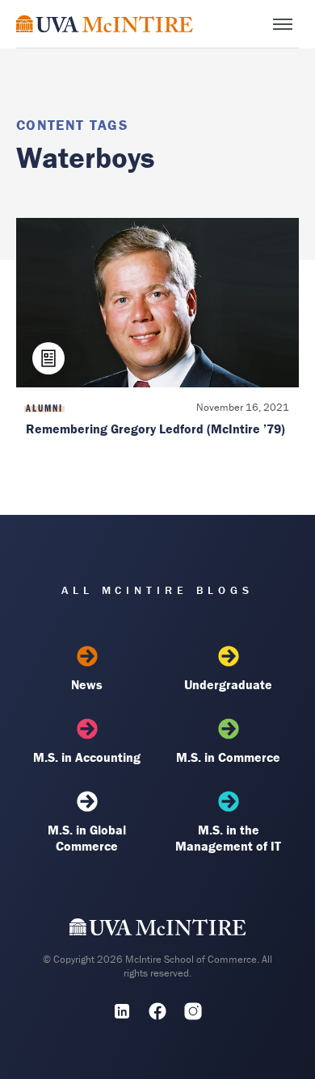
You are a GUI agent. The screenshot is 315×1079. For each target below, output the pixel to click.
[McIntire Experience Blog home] (104, 23)
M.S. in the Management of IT (228, 838)
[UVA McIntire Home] (157, 930)
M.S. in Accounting (87, 757)
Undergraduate (228, 684)
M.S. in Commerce (228, 757)
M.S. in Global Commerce (87, 838)
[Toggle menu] (283, 24)
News (87, 684)
